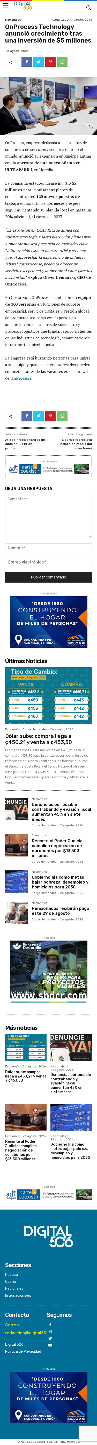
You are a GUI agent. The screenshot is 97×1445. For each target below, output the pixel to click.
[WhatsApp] (62, 62)
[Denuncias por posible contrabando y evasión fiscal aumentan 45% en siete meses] (16, 809)
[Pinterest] (50, 62)
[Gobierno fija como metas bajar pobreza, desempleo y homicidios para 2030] (16, 881)
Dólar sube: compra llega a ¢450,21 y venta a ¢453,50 (38, 739)
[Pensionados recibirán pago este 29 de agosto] (16, 913)
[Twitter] (38, 62)
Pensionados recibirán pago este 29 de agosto (60, 911)
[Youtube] (50, 1345)
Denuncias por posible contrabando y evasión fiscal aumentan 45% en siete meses (61, 812)
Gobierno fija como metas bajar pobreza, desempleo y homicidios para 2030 (60, 882)
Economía (12, 729)
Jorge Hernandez (35, 729)
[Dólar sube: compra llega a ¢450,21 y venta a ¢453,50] (48, 695)
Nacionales (13, 19)
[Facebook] (26, 62)
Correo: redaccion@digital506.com (32, 1328)
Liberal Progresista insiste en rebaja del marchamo (75, 444)
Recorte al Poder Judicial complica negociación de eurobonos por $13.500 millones (58, 848)
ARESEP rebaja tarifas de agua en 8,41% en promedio (25, 444)
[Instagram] (50, 1331)
